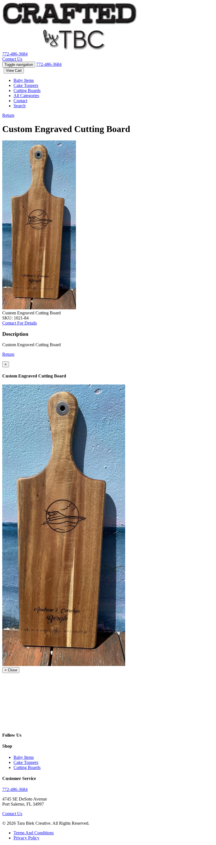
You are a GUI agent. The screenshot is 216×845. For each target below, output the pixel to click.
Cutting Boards (27, 90)
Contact (20, 100)
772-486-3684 (15, 54)
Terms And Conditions (34, 832)
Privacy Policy (26, 837)
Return (8, 115)
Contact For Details (19, 323)
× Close (10, 670)
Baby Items (24, 80)
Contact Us (12, 59)
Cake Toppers (26, 85)
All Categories (26, 95)
